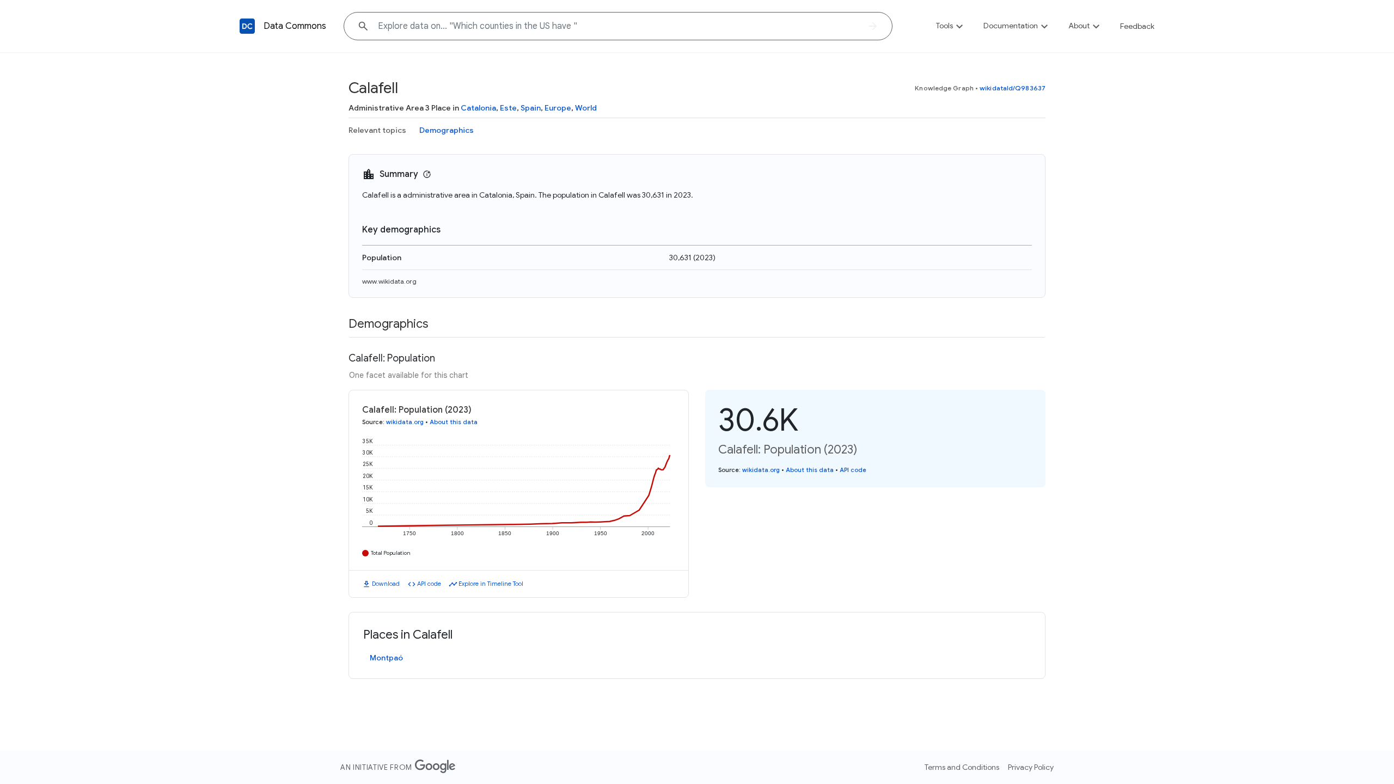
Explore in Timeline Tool (490, 583)
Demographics (446, 130)
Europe (558, 108)
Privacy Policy (1031, 767)
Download (386, 583)
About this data (454, 422)
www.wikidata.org (389, 281)
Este (508, 108)
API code (429, 583)
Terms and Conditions (962, 767)
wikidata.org (405, 422)
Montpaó (386, 658)
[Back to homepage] (247, 26)
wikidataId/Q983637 (1013, 88)
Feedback (1137, 26)
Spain (531, 108)
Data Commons (295, 26)
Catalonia (478, 108)
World (586, 108)
